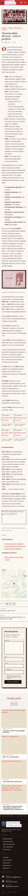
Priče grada (17, 27)
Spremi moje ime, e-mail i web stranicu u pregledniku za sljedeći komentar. (14, 677)
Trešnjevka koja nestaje (16, 28)
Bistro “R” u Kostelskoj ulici (11, 757)
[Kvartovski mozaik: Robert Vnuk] (14, 769)
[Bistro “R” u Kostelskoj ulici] (14, 744)
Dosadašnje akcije (8, 841)
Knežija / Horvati (7, 27)
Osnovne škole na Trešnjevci (14, 544)
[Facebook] (7, 603)
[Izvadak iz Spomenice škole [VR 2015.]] (14, 279)
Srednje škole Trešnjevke (13, 549)
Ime (5, 656)
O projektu (5, 857)
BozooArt (6, 893)
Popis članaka (6, 849)
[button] (14, 583)
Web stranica (8, 669)
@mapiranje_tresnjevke (12, 886)
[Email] (14, 603)
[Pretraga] (21, 2)
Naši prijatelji (6, 862)
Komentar (7, 640)
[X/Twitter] (10, 603)
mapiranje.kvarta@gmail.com (13, 877)
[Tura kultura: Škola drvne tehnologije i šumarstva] (14, 718)
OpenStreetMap (21, 597)
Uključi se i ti (6, 868)
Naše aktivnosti (7, 865)
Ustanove (4, 30)
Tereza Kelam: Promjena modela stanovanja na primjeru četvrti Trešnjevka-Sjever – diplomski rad (13, 808)
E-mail (6, 663)
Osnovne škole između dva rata (15, 546)
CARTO (25, 597)
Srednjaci (4, 28)
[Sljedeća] (15, 704)
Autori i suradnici (7, 860)
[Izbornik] (25, 2)
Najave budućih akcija (9, 844)
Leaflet (18, 597)
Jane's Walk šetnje (8, 846)
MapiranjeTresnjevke (11, 881)
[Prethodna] (12, 704)
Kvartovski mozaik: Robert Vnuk (12, 781)
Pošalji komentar (13, 682)
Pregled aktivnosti (7, 838)
